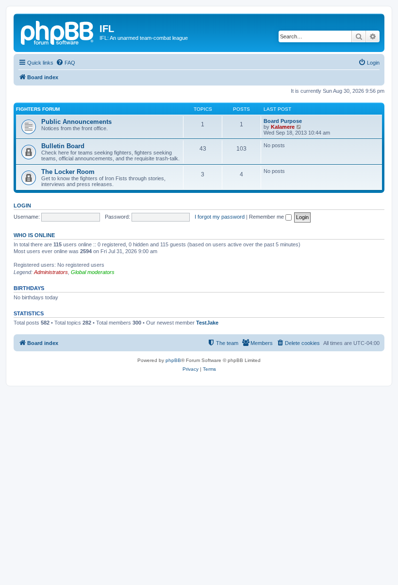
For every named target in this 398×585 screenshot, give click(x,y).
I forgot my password (220, 217)
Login (22, 205)
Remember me (267, 217)
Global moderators (93, 272)
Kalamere (283, 127)
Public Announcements (76, 121)
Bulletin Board (62, 146)
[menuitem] (65, 63)
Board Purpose (283, 121)
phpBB (173, 360)
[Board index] (58, 31)
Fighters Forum (38, 109)
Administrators (51, 272)
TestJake (207, 323)
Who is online (34, 235)
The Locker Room (68, 171)
